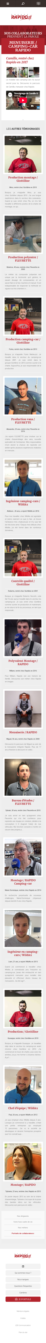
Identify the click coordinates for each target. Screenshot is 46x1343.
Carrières (23, 1293)
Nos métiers (23, 1228)
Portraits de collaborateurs (23, 1233)
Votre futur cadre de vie (22, 1222)
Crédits (23, 1318)
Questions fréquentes (23, 1286)
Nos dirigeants (23, 1216)
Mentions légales (23, 1311)
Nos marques (23, 1279)
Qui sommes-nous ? (23, 1273)
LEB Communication (23, 1325)
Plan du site (23, 1332)
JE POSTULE (25, 1299)
